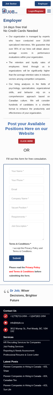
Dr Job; (15, 290)
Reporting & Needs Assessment (18, 350)
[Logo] (9, 11)
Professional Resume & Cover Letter (21, 354)
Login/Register (36, 11)
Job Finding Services (13, 346)
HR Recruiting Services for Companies (22, 342)
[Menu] (49, 11)
